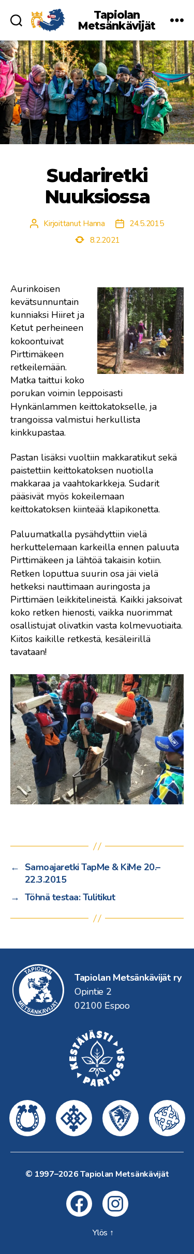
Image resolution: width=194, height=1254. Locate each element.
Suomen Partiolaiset (167, 1118)
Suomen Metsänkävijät (120, 1118)
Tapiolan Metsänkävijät (117, 20)
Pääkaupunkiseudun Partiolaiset (74, 1118)
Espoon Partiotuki (27, 1118)
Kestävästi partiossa (97, 1057)
